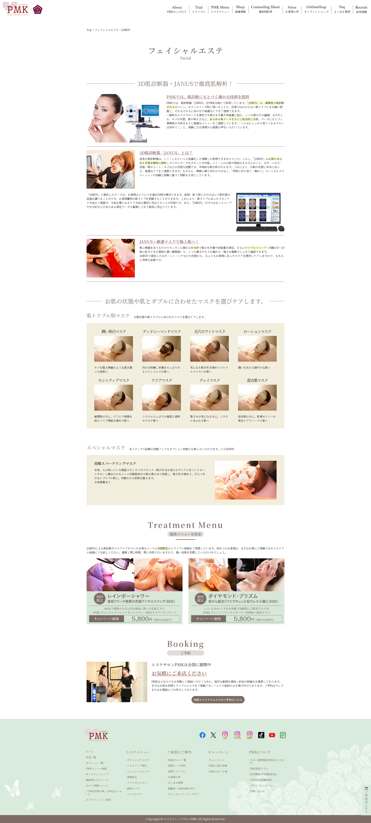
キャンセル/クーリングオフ (183, 794)
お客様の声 (174, 777)
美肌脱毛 (132, 777)
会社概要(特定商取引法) (263, 774)
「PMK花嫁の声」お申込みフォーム (103, 792)
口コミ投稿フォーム (97, 785)
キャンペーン (216, 760)
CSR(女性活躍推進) (261, 780)
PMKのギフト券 (218, 771)
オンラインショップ (97, 774)
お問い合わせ (257, 791)
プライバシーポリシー (262, 785)
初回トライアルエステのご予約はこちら (218, 700)
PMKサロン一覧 (177, 760)
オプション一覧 (94, 763)
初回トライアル (176, 771)
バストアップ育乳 (137, 765)
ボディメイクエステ (138, 760)
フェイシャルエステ (138, 771)
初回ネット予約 (177, 765)
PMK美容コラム (259, 768)
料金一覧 (91, 757)
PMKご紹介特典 (218, 765)
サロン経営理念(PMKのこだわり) (266, 761)
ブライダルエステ (137, 782)
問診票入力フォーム (97, 780)
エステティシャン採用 (98, 800)
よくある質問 (175, 782)
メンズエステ (134, 794)
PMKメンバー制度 (96, 768)
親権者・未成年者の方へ (182, 788)
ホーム (90, 751)
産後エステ (133, 788)
